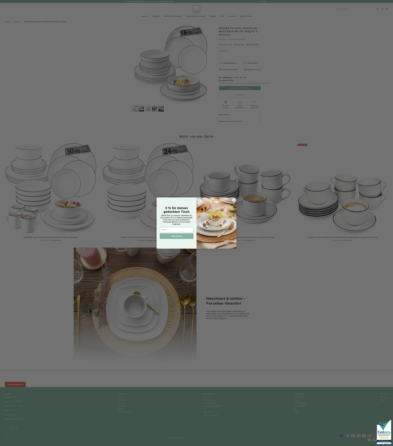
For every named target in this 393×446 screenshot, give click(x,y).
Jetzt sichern (176, 236)
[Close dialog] (234, 200)
